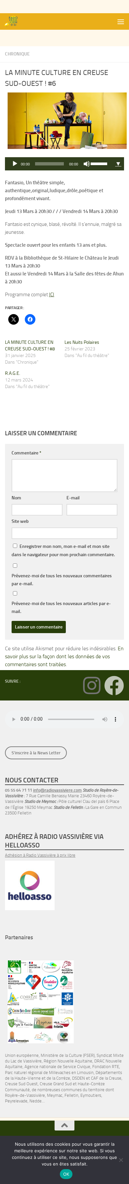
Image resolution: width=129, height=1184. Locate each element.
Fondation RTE (105, 1066)
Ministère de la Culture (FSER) (68, 1055)
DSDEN (78, 1078)
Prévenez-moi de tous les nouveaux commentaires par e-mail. (62, 580)
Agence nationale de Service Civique (57, 1066)
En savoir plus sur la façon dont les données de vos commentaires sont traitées (64, 656)
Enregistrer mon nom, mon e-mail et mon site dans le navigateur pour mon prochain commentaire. (63, 550)
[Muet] (86, 164)
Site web (20, 521)
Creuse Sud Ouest (21, 1083)
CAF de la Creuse (106, 1078)
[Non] (120, 1160)
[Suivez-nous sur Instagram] (92, 686)
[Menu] (120, 21)
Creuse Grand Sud (56, 1083)
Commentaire (26, 453)
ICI (51, 295)
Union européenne (22, 1055)
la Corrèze (61, 1078)
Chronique (17, 54)
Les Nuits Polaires (81, 342)
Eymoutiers (90, 1095)
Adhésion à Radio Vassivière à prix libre (40, 855)
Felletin (71, 1095)
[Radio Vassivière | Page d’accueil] (14, 21)
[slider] (100, 163)
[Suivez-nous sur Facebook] (114, 686)
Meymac (55, 1095)
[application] (58, 163)
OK (66, 1174)
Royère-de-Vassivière (25, 1095)
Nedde (35, 1100)
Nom (16, 498)
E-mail (73, 498)
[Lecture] (15, 164)
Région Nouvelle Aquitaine (68, 1060)
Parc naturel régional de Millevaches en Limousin (49, 1072)
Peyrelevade (16, 1100)
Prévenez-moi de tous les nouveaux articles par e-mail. (61, 607)
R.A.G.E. (12, 373)
